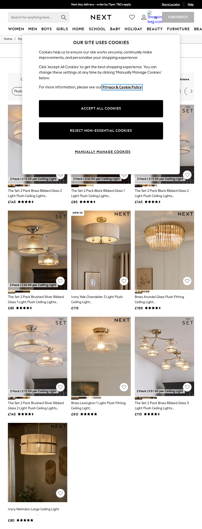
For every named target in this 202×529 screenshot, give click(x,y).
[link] (143, 17)
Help (191, 4)
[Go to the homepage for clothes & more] (101, 17)
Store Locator (171, 4)
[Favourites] (132, 17)
